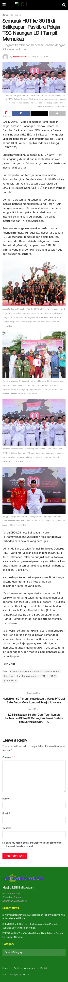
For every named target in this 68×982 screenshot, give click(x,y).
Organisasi (29, 968)
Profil (16, 968)
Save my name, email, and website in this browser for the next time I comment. (34, 844)
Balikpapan (16, 15)
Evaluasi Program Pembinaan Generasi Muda (34, 671)
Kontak (44, 968)
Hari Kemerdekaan (27, 676)
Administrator (20, 56)
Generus (8, 676)
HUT (43, 676)
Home (5, 15)
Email (6, 813)
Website (6, 828)
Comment (9, 757)
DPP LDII (25, 974)
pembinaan (10, 681)
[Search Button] (64, 5)
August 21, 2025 (40, 56)
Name (6, 798)
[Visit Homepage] (34, 5)
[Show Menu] (4, 5)
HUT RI (52, 676)
